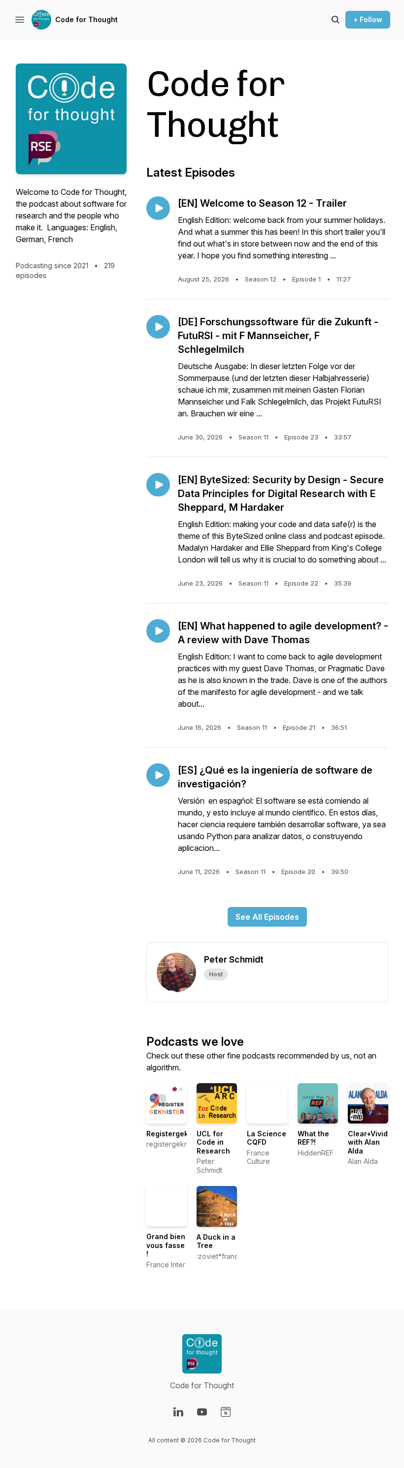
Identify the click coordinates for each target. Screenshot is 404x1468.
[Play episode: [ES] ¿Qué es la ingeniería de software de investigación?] (158, 775)
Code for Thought (86, 19)
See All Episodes (267, 917)
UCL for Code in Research (213, 1142)
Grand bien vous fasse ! (165, 1245)
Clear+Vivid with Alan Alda (368, 1142)
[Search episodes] (335, 20)
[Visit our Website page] (226, 1412)
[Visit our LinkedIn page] (178, 1412)
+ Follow (367, 19)
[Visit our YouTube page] (202, 1412)
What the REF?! (313, 1138)
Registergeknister (177, 1133)
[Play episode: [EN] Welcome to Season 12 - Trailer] (158, 208)
